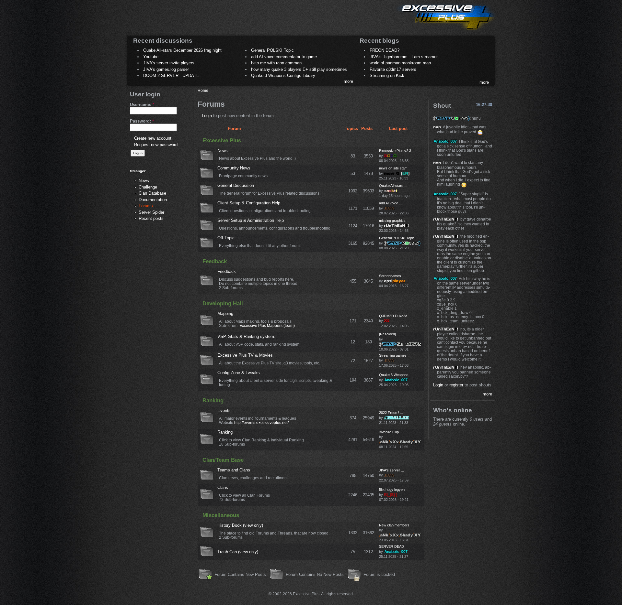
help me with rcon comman (276, 62)
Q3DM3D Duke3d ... (395, 316)
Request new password (156, 144)
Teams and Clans (233, 470)
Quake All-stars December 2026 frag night (182, 50)
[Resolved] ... (389, 334)
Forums (146, 205)
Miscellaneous (220, 515)
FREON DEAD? (384, 50)
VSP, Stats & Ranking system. (246, 336)
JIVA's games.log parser (166, 69)
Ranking (213, 400)
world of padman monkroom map (400, 62)
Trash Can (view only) (237, 551)
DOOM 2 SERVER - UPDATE (171, 75)
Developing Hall (222, 303)
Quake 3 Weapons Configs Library (283, 75)
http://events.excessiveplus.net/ (261, 422)
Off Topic (226, 237)
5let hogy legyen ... (394, 490)
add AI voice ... (390, 203)
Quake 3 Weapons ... (395, 375)
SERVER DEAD (391, 546)
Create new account (152, 138)
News (144, 180)
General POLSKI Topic (272, 50)
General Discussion (235, 185)
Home (203, 90)
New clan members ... (396, 525)
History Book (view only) (240, 525)
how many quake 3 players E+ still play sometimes (299, 69)
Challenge (148, 187)
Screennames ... (392, 276)
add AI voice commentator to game (284, 56)
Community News (233, 168)
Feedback (214, 261)
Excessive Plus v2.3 (395, 151)
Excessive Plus (221, 140)
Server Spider (151, 212)
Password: (142, 121)
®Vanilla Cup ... (391, 432)
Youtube (150, 56)
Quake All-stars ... (393, 186)
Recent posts (151, 218)
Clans (222, 487)
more (348, 81)
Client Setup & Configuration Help (248, 202)
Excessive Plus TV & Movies (245, 355)
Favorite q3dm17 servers (393, 69)
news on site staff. (393, 168)
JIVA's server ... (391, 470)
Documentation (153, 199)
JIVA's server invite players (168, 62)
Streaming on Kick (387, 75)
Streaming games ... (394, 355)
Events (224, 410)
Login (207, 115)
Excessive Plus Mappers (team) (267, 325)
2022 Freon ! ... (391, 413)
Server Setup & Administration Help (250, 220)
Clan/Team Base (223, 460)
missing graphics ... (394, 220)
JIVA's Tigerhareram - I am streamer (404, 56)
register (456, 385)
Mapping (225, 313)
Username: (142, 104)
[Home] (446, 30)
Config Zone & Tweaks (238, 372)
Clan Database (152, 193)
